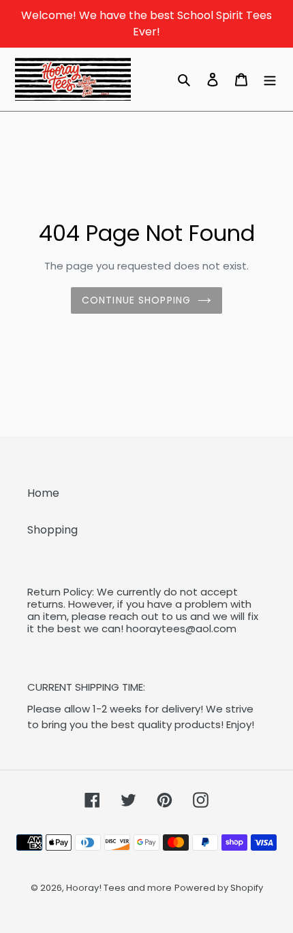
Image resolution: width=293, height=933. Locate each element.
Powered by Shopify (218, 887)
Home (43, 493)
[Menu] (270, 79)
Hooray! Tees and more (119, 887)
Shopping (52, 530)
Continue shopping (136, 300)
